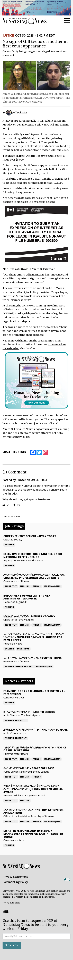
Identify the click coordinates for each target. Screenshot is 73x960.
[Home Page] (25, 21)
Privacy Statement (15, 876)
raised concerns (43, 296)
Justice (8, 35)
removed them (17, 340)
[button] (6, 911)
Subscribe (12, 945)
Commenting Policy (15, 882)
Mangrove (15, 902)
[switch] (66, 879)
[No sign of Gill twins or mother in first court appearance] (36, 75)
